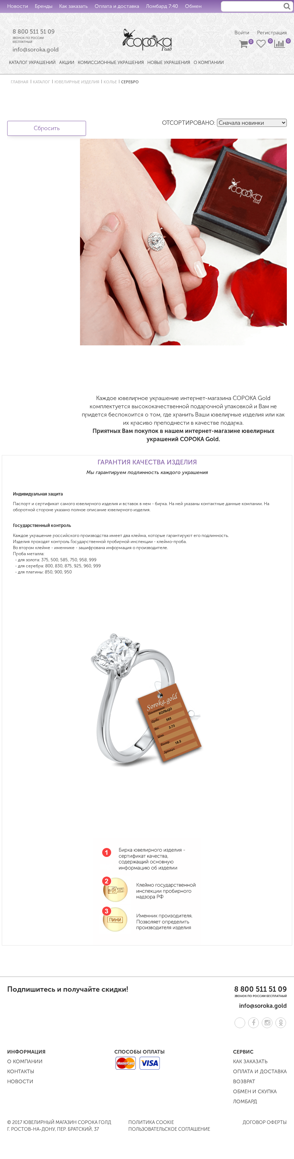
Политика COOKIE (151, 1122)
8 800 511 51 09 (34, 31)
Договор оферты (265, 1122)
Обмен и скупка (255, 1092)
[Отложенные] (261, 45)
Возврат (244, 1082)
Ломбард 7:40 (162, 6)
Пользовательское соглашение (169, 1129)
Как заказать (73, 6)
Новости (17, 6)
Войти (241, 33)
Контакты (18, 19)
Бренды (43, 6)
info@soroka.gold (36, 49)
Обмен (193, 6)
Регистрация (272, 33)
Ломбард (245, 1102)
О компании (25, 1062)
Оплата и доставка (117, 6)
